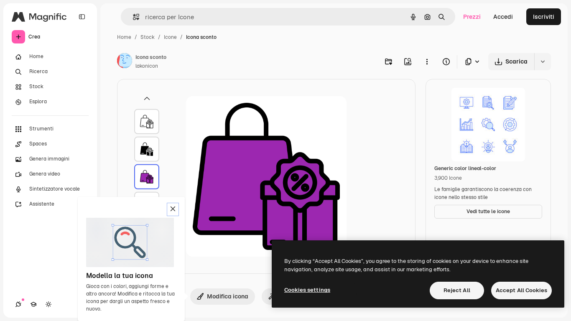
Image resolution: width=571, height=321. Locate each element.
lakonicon (146, 66)
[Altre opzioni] (426, 61)
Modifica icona (227, 296)
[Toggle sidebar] (82, 16)
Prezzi (472, 16)
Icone (170, 37)
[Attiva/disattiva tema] (48, 304)
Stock (147, 37)
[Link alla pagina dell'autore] (124, 62)
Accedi (503, 16)
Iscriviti (543, 16)
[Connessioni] (18, 304)
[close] (172, 209)
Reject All (457, 290)
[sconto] (146, 121)
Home (124, 37)
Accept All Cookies (521, 290)
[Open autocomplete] (132, 17)
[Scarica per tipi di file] (473, 61)
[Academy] (33, 304)
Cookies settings (307, 289)
